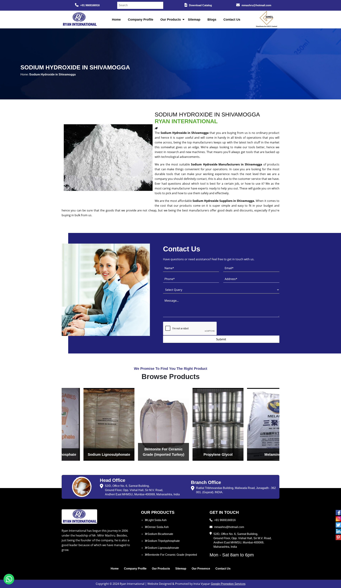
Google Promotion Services (228, 583)
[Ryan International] (79, 19)
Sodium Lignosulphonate (163, 547)
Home (116, 19)
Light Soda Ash (157, 520)
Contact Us (231, 19)
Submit (221, 339)
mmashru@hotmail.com (256, 5)
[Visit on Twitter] (338, 525)
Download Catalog (200, 5)
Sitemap (194, 19)
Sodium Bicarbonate (160, 533)
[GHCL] (266, 19)
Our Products (170, 19)
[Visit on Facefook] (338, 512)
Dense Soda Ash (158, 527)
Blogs (211, 19)
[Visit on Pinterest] (338, 537)
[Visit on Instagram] (338, 518)
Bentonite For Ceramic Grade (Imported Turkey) (171, 556)
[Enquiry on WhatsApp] (9, 579)
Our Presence (201, 568)
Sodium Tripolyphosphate (163, 540)
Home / (24, 74)
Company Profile (140, 19)
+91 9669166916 (90, 5)
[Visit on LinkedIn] (338, 531)
